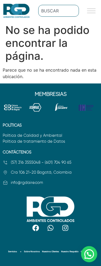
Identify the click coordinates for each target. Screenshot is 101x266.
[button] (89, 254)
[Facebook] (36, 228)
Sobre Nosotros (32, 251)
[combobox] (58, 11)
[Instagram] (65, 228)
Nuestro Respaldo (70, 251)
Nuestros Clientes (50, 251)
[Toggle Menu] (91, 10)
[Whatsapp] (50, 228)
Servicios (12, 251)
